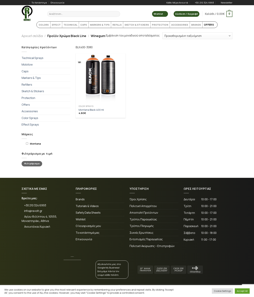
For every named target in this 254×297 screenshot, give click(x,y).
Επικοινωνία (57, 2)
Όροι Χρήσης (138, 199)
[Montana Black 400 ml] (101, 78)
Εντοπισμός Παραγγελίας (146, 239)
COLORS (44, 24)
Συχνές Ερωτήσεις (141, 233)
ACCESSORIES (179, 24)
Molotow (27, 64)
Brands (80, 199)
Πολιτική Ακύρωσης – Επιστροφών (152, 246)
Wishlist (81, 219)
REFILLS (117, 24)
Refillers (27, 84)
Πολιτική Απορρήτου (143, 206)
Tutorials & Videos (87, 206)
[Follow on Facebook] (23, 2)
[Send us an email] (48, 238)
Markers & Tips (31, 78)
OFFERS (209, 24)
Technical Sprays (32, 58)
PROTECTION (160, 24)
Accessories (30, 111)
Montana (35, 143)
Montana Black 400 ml (91, 109)
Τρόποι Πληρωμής (142, 226)
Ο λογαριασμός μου (88, 226)
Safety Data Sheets (88, 212)
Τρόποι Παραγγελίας (143, 219)
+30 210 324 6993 (35, 205)
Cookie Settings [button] (222, 291)
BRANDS (196, 24)
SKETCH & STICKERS (137, 24)
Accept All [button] (242, 291)
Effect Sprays (30, 124)
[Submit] (117, 14)
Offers (26, 105)
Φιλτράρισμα (31, 163)
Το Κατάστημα (39, 2)
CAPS (83, 24)
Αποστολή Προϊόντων (144, 212)
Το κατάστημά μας (88, 233)
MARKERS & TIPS (100, 24)
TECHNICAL (70, 24)
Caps (25, 71)
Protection (28, 98)
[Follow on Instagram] (27, 2)
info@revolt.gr (33, 211)
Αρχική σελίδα (32, 36)
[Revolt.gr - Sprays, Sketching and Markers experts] (32, 13)
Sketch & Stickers (33, 91)
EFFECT (56, 24)
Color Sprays (30, 118)
